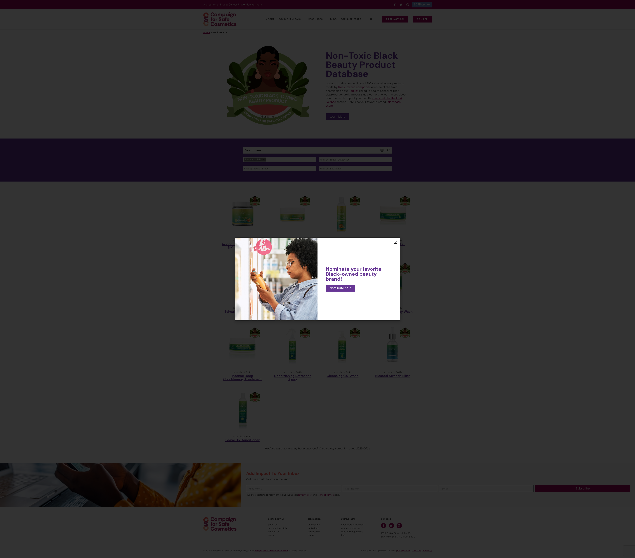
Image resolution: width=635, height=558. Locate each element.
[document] (317, 279)
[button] (395, 242)
